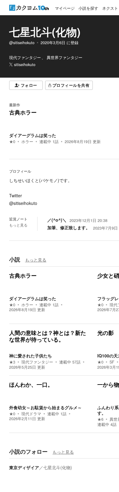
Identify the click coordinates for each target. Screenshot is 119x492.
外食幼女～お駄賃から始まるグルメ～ (45, 407)
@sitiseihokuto (21, 42)
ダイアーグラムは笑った (32, 135)
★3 (12, 362)
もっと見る (18, 225)
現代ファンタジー (37, 362)
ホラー (27, 141)
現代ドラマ (31, 413)
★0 (12, 141)
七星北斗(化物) (45, 31)
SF (112, 362)
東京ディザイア (24, 467)
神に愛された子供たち (30, 356)
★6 (100, 419)
